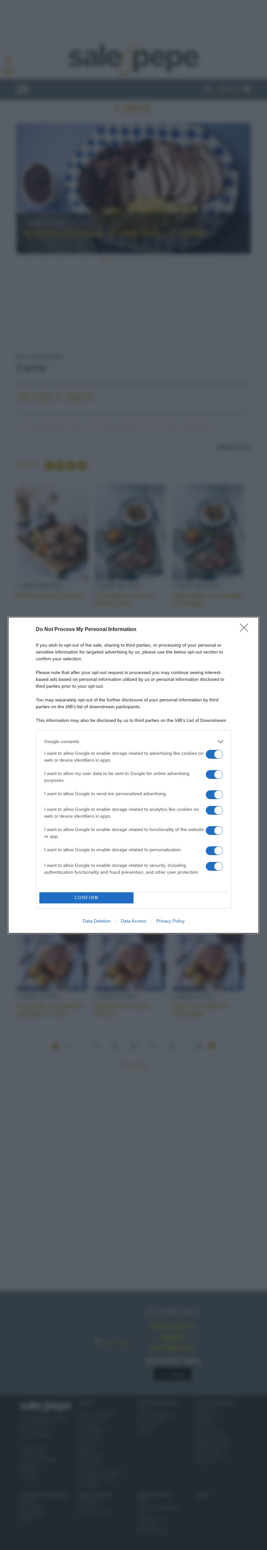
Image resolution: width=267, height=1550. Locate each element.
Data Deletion (97, 921)
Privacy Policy (170, 921)
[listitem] (133, 741)
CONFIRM (87, 897)
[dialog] (133, 775)
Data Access (133, 921)
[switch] (214, 754)
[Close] (246, 630)
